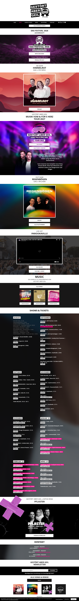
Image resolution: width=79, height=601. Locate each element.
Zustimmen (74, 599)
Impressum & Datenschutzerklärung (39, 597)
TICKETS (42, 364)
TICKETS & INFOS (45, 453)
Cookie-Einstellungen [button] (59, 599)
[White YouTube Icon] (65, 22)
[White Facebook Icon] (63, 22)
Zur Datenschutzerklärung (13, 599)
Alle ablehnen (67, 599)
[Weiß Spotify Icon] (59, 22)
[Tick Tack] (62, 22)
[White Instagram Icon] (60, 22)
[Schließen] (77, 599)
